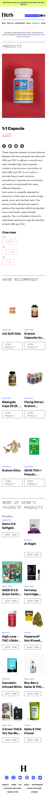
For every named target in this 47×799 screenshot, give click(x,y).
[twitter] (10, 146)
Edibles (28, 540)
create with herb (34, 788)
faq (20, 785)
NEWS (4, 23)
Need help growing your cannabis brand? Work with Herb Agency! (23, 3)
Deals (28, 23)
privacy (5, 785)
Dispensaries (20, 23)
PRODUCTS (36, 23)
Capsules (6, 330)
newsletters (12, 792)
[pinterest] (16, 146)
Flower (27, 632)
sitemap (34, 792)
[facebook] (4, 146)
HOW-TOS (10, 23)
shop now (10, 534)
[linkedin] (22, 146)
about (26, 785)
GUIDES (43, 23)
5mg (8, 262)
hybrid (9, 241)
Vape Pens (7, 586)
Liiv (6, 134)
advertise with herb (32, 15)
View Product (9, 346)
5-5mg (9, 251)
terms (13, 785)
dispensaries (37, 785)
